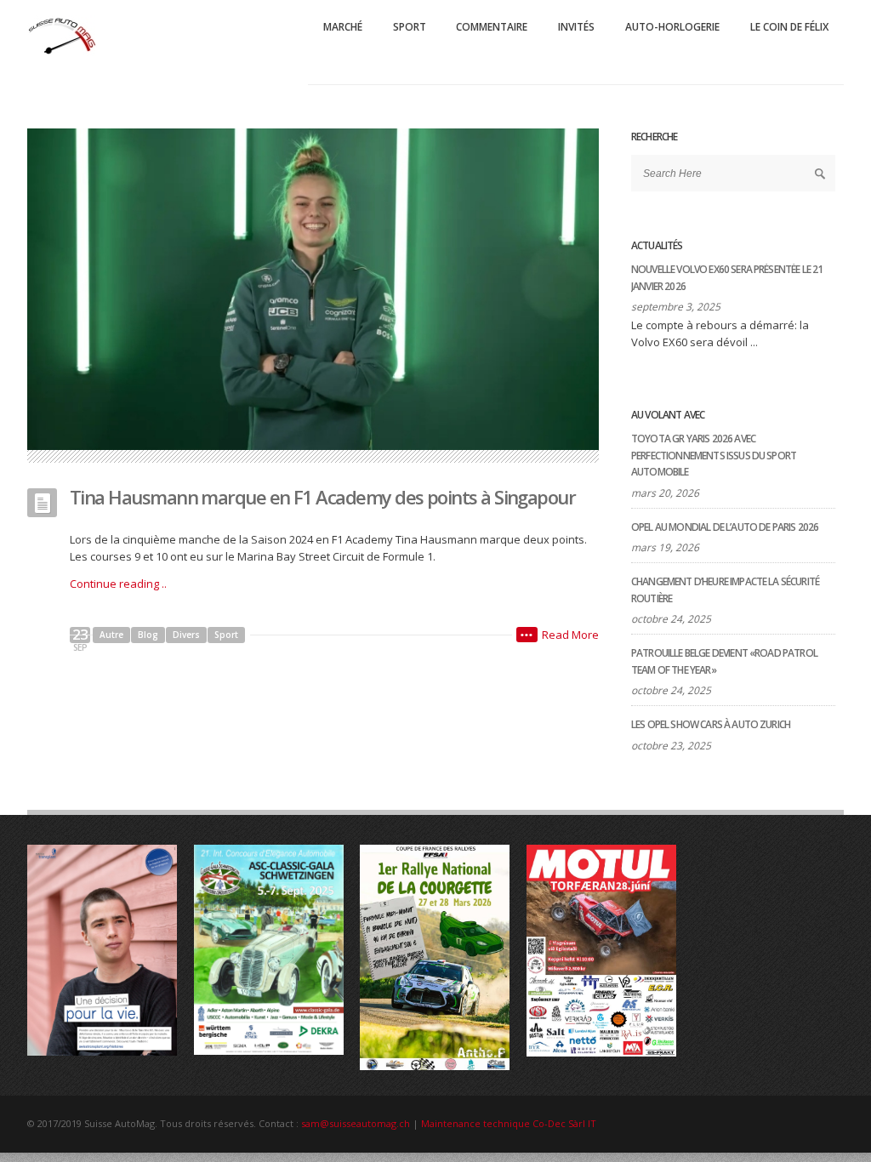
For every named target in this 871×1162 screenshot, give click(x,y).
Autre (111, 635)
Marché (342, 27)
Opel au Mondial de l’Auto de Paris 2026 (724, 527)
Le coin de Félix (789, 27)
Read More (570, 634)
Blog (148, 635)
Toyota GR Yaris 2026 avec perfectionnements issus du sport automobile (713, 455)
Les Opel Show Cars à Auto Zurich (710, 724)
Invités (576, 27)
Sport (409, 27)
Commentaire (491, 27)
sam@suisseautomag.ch (355, 1123)
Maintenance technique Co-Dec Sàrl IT (508, 1123)
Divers (186, 635)
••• (527, 634)
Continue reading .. (118, 583)
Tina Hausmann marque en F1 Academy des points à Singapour (322, 497)
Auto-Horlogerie (672, 27)
